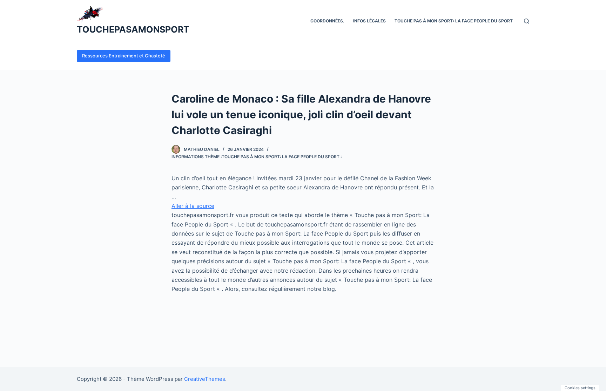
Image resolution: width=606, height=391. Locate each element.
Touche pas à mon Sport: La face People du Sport (454, 20)
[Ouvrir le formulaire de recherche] (526, 21)
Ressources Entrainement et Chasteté (123, 55)
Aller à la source (192, 205)
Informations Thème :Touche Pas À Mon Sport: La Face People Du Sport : (256, 156)
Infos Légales (369, 20)
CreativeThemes (204, 379)
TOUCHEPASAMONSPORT (133, 29)
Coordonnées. (327, 20)
